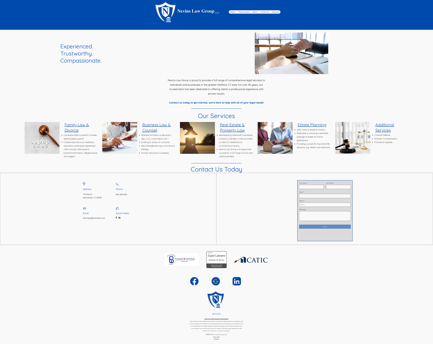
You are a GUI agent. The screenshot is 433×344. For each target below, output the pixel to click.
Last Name (330, 183)
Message (302, 209)
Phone (301, 201)
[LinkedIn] (119, 217)
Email (301, 192)
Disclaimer (216, 339)
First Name (303, 183)
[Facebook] (116, 217)
